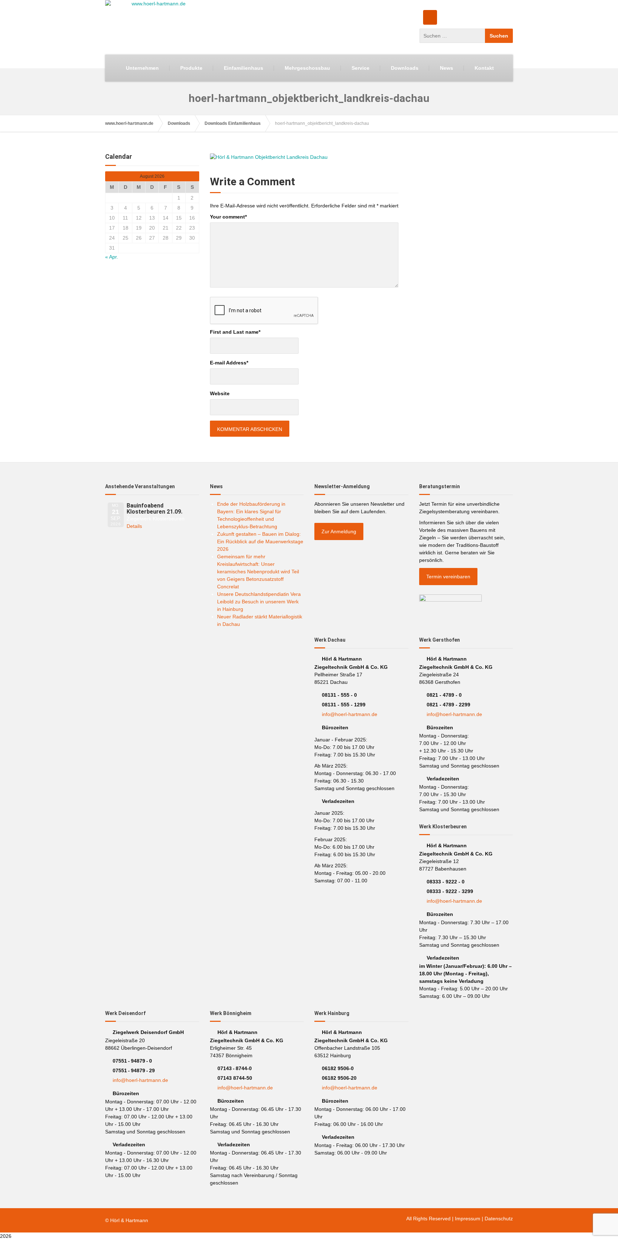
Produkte (191, 68)
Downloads (404, 68)
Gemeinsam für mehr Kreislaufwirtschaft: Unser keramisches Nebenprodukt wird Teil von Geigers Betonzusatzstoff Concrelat (258, 571)
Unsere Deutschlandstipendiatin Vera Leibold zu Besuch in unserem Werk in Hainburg (259, 601)
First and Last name (235, 332)
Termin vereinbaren (448, 576)
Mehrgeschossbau (307, 68)
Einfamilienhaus (243, 68)
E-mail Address (229, 363)
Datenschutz (499, 1218)
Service (360, 68)
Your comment (228, 217)
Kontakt (484, 68)
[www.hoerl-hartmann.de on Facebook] (430, 17)
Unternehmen (142, 68)
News (446, 68)
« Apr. (111, 257)
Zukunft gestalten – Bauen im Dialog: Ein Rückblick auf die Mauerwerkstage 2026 (260, 541)
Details (134, 526)
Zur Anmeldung (339, 531)
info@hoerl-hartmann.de (349, 714)
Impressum (467, 1218)
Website (220, 393)
